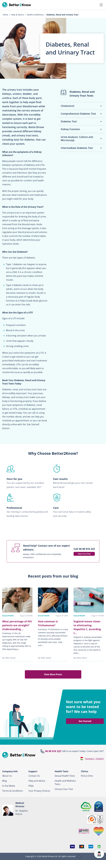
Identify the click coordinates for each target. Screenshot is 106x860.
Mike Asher (10, 657)
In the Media (8, 785)
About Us (7, 775)
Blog (4, 780)
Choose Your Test (64, 789)
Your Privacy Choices (39, 790)
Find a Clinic (87, 775)
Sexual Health (8, 615)
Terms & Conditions (12, 790)
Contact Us (34, 775)
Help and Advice (36, 780)
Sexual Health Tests (65, 775)
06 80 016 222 (53, 751)
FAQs (31, 785)
